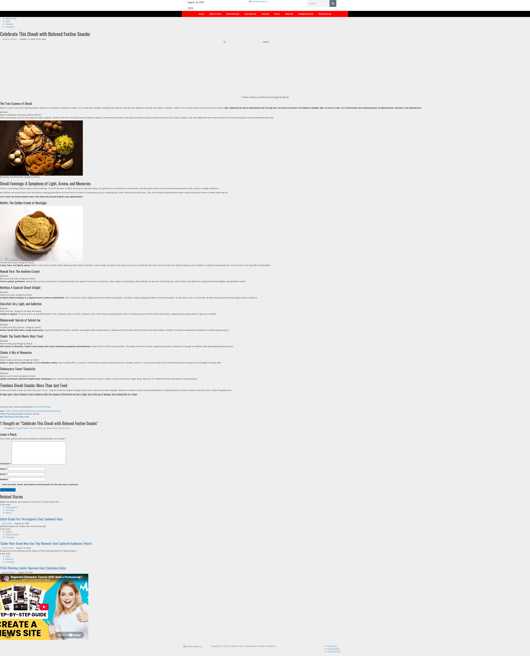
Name (3, 469)
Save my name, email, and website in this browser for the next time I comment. (40, 484)
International (250, 14)
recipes (44, 390)
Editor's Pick (11, 18)
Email (3, 474)
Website (4, 479)
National (289, 14)
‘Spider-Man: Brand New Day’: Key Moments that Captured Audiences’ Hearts (46, 543)
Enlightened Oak (305, 14)
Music (277, 14)
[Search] (332, 3)
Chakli (8, 411)
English (9, 531)
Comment (5, 463)
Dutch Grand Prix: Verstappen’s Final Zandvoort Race (31, 518)
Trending (10, 27)
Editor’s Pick (215, 14)
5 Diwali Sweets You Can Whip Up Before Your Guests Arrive (42, 428)
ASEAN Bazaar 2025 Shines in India (14, 416)
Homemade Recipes (52, 411)
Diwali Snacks (30, 411)
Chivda (37, 362)
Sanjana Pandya (9, 39)
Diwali (344, 108)
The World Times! (43, 406)
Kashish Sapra (9, 572)
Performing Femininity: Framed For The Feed (19, 413)
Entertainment (232, 14)
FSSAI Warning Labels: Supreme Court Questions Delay (33, 567)
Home (201, 14)
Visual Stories (324, 14)
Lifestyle (265, 14)
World (8, 513)
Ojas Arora (7, 523)
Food (8, 21)
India (182, 346)
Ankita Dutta (8, 548)
